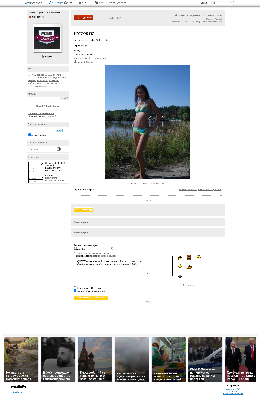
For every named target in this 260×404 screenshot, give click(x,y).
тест (30, 86)
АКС (34, 75)
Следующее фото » (158, 183)
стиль (60, 83)
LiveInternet (33, 3)
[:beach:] (189, 267)
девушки (57, 75)
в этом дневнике (39, 135)
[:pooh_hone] (189, 257)
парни (51, 81)
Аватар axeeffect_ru (47, 38)
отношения (42, 80)
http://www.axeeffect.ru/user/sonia (90, 58)
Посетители (51, 178)
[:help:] (179, 257)
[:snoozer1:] (198, 266)
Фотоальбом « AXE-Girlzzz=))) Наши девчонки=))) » (196, 21)
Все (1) (64, 98)
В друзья (49, 56)
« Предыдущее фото (138, 183)
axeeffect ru (29, 17)
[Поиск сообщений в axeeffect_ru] (59, 130)
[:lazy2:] (198, 257)
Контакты (233, 391)
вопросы (49, 75)
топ (35, 86)
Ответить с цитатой (211, 189)
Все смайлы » (189, 285)
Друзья (41, 13)
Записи (31, 13)
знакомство (43, 77)
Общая (84, 45)
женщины (32, 78)
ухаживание (42, 86)
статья (53, 83)
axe (29, 75)
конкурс (54, 77)
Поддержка (202, 3)
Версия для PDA (233, 389)
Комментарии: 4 (49, 116)
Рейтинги (86, 2)
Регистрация (57, 2)
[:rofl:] (179, 266)
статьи (45, 83)
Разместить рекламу (233, 393)
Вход (69, 2)
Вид (207, 3)
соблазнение (35, 83)
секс (56, 80)
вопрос (40, 74)
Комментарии (53, 13)
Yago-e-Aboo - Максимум (41, 113)
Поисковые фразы (54, 180)
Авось (101, 2)
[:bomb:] (179, 276)
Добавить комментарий (189, 189)
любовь (63, 77)
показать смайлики (106, 255)
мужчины (32, 81)
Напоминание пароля (98, 253)
